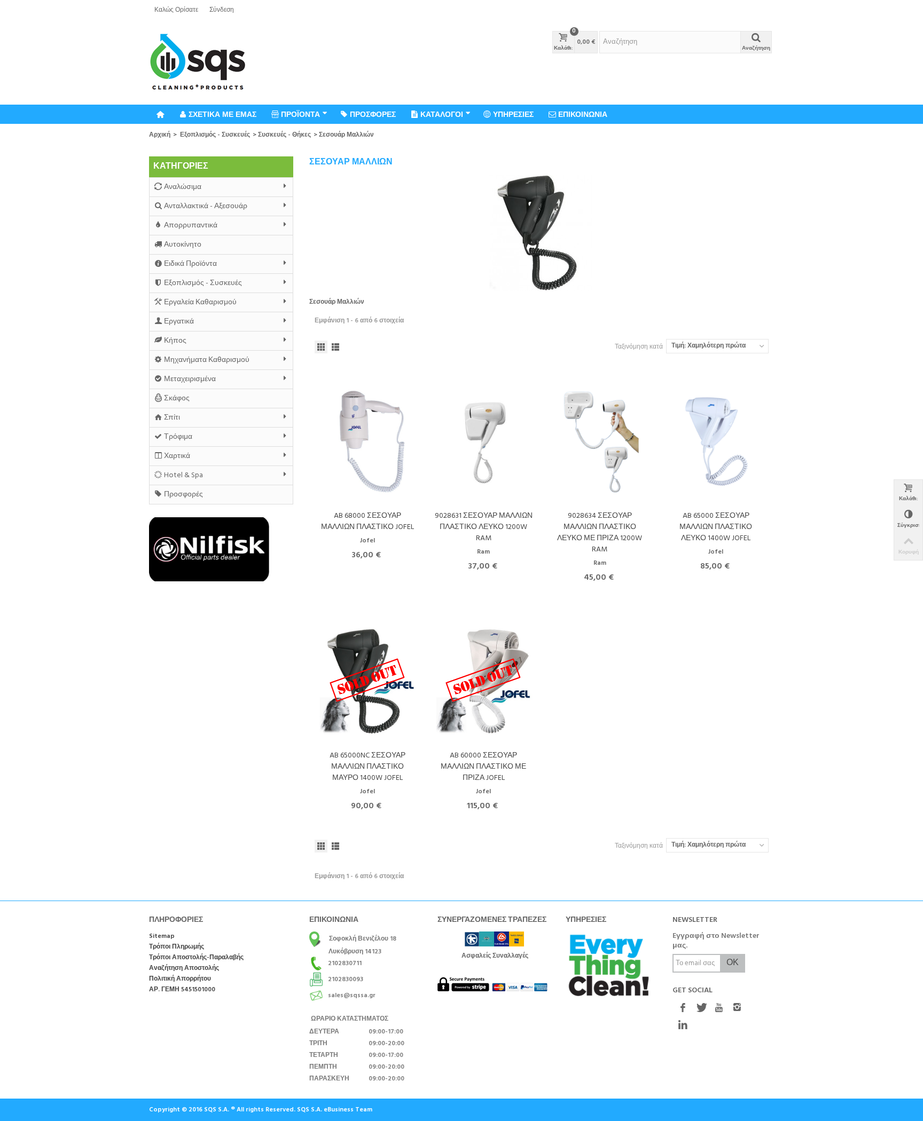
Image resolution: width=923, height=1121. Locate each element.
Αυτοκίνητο (182, 245)
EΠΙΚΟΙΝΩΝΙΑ (582, 114)
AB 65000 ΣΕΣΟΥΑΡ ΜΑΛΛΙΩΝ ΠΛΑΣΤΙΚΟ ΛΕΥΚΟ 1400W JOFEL (715, 527)
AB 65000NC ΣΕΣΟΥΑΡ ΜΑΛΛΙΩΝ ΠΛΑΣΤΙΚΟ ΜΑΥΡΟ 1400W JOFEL (367, 767)
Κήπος (175, 341)
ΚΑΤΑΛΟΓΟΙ (441, 114)
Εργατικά (179, 321)
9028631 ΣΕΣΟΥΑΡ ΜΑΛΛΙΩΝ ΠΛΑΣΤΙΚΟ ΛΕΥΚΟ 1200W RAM (484, 527)
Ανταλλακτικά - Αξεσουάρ (205, 206)
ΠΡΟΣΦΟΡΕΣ (373, 114)
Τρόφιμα (178, 437)
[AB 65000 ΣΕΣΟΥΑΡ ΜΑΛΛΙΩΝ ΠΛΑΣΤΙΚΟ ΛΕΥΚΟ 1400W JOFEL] (716, 441)
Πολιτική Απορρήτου (180, 979)
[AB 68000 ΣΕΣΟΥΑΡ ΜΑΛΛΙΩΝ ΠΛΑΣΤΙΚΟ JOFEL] (367, 441)
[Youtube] (719, 1009)
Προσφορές (183, 494)
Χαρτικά (177, 456)
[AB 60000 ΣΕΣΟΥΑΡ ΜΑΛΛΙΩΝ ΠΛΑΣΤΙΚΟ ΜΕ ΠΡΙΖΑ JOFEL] (484, 681)
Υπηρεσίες (513, 114)
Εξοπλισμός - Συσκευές (215, 135)
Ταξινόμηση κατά (639, 347)
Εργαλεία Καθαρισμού (200, 302)
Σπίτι (172, 418)
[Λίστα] (335, 347)
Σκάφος (177, 398)
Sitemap (162, 936)
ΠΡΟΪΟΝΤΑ (300, 114)
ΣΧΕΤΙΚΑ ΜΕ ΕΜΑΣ (222, 114)
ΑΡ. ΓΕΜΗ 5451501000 (182, 990)
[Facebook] (683, 1009)
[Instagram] (737, 1009)
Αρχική (159, 135)
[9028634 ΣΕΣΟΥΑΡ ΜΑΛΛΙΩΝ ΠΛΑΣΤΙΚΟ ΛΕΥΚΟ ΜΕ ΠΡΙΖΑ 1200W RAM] (600, 441)
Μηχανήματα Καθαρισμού (206, 360)
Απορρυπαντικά (190, 225)
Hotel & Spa (183, 475)
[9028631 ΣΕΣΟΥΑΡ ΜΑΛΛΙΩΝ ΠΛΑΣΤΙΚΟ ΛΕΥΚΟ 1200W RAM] (484, 441)
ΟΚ (732, 963)
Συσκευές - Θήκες (284, 135)
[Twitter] (701, 1009)
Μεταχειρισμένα (190, 379)
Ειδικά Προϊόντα (190, 264)
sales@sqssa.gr (352, 995)
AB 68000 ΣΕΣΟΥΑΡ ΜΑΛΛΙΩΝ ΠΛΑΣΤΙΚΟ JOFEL (367, 521)
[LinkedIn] (683, 1026)
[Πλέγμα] (321, 347)
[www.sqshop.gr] (197, 62)
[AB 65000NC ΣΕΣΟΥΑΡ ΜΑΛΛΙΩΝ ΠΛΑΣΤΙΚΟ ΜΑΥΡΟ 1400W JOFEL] (367, 681)
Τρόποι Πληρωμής (176, 947)
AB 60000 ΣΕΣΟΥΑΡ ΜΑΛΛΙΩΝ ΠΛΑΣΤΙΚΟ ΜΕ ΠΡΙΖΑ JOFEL (483, 767)
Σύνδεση (221, 10)
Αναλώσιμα (182, 187)
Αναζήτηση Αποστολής (184, 969)
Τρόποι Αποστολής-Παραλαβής (196, 958)
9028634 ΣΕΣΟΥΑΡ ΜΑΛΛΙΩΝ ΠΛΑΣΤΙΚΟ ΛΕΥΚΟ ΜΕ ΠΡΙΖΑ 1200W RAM (599, 532)
